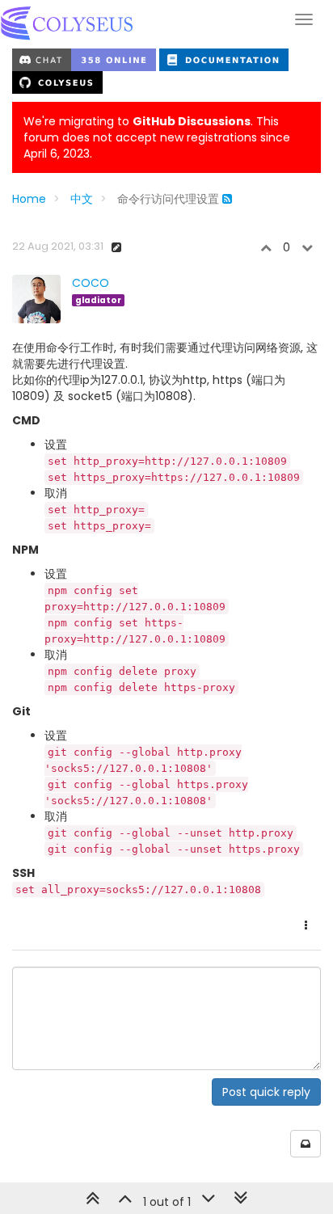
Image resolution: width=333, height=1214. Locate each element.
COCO (90, 283)
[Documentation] (224, 59)
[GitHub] (57, 82)
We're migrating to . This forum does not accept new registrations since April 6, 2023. (156, 137)
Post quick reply (266, 1092)
